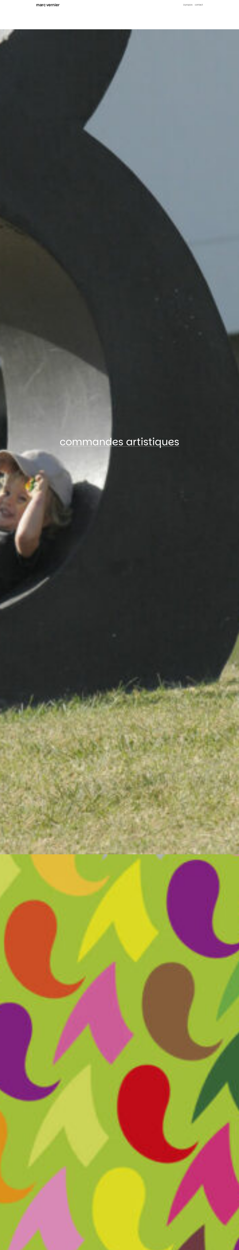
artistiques (152, 442)
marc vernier (48, 4)
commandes (93, 442)
